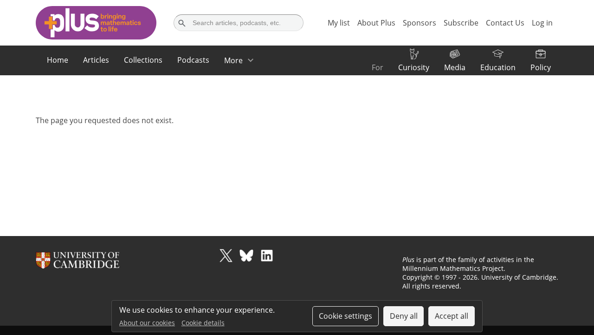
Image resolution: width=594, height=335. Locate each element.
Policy (540, 67)
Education (498, 67)
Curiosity (413, 67)
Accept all (451, 316)
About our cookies (147, 322)
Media (454, 67)
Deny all (404, 316)
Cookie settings (345, 316)
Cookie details (203, 322)
